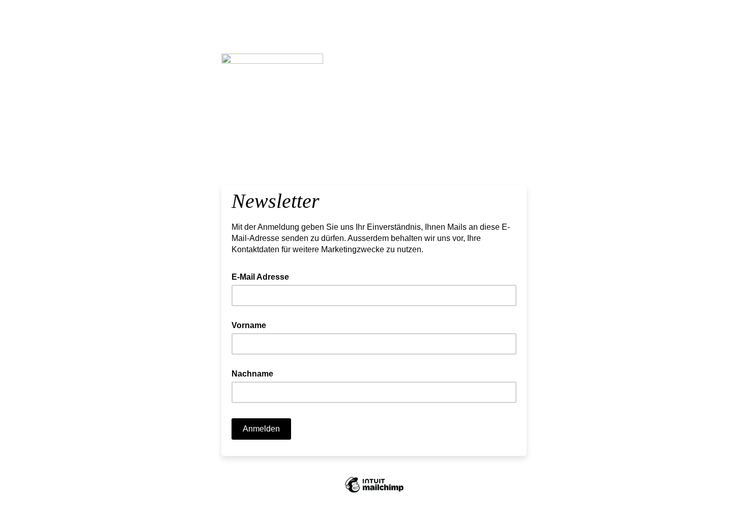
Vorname (249, 325)
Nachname (252, 373)
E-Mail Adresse (263, 276)
